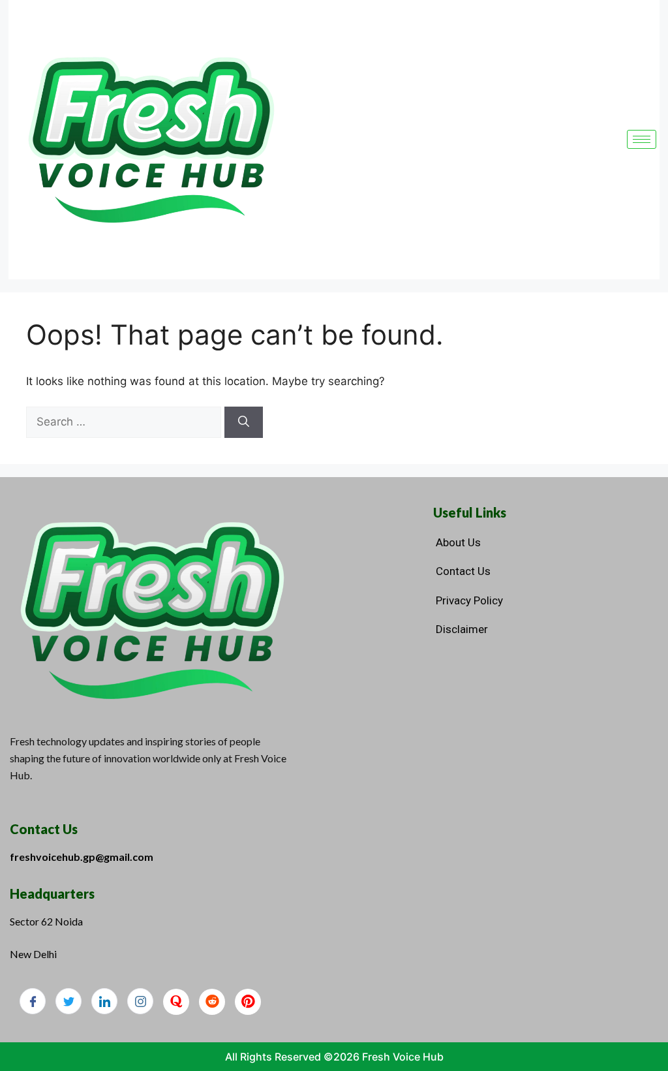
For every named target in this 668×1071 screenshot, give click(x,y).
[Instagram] (140, 1001)
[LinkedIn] (104, 1001)
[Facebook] (33, 1001)
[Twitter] (68, 1001)
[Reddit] (212, 1002)
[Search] (243, 422)
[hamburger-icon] (641, 139)
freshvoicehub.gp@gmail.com (81, 856)
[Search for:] (125, 421)
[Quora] (176, 1002)
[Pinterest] (248, 1002)
